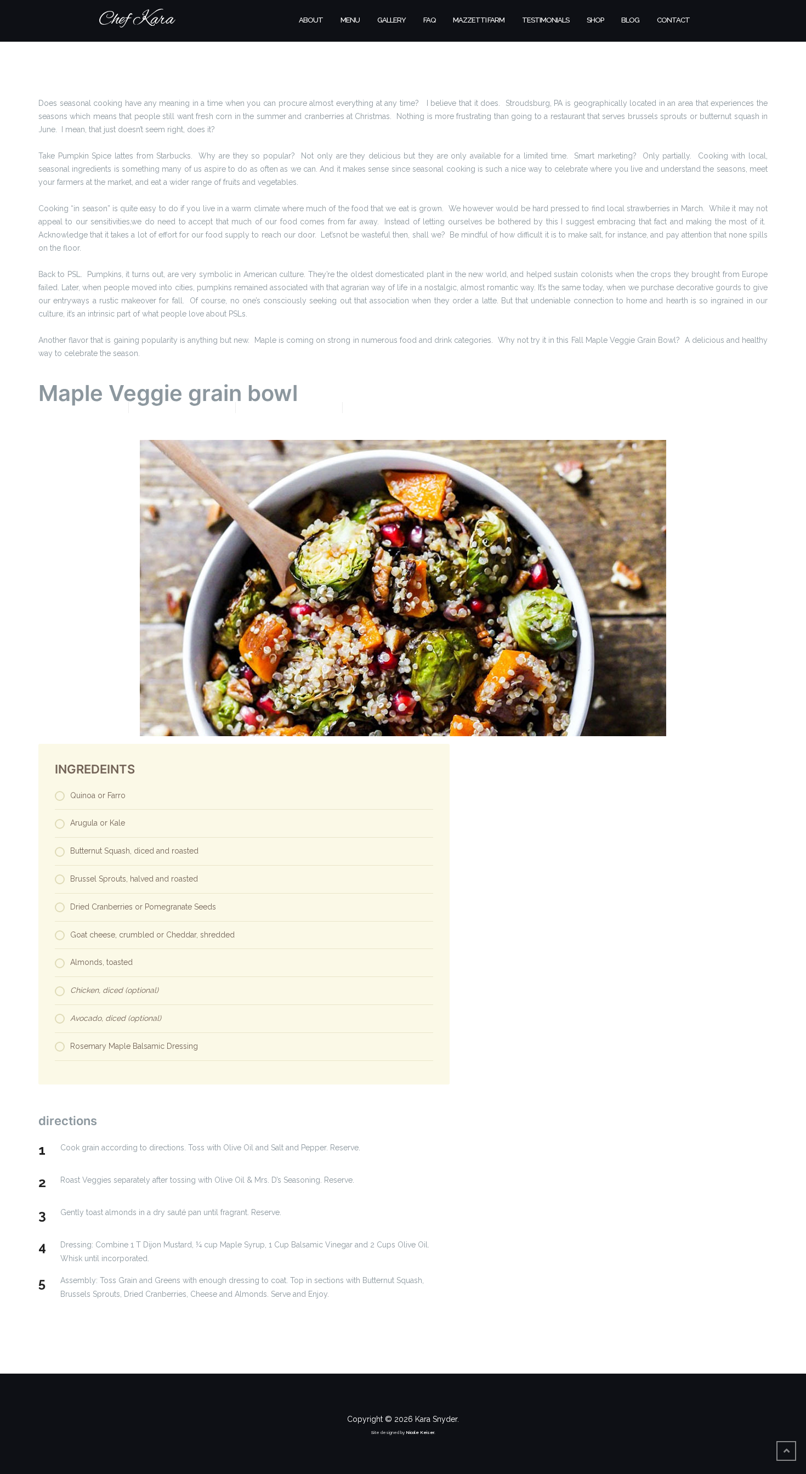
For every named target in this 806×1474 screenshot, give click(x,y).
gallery (391, 20)
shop (595, 20)
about (311, 20)
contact (673, 20)
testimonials (545, 20)
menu (350, 20)
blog (630, 20)
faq (429, 20)
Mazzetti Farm (478, 20)
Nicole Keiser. (420, 1432)
